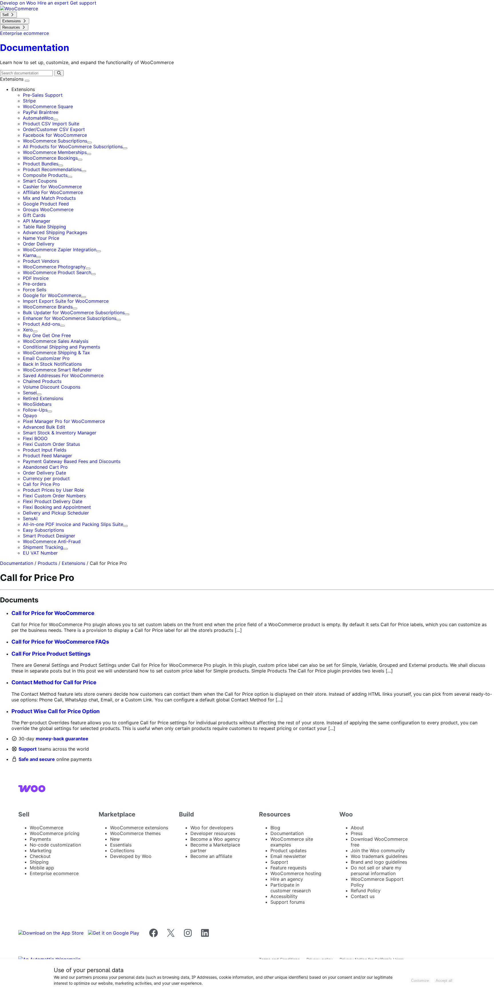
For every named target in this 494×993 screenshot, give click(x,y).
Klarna (29, 255)
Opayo (30, 415)
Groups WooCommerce (48, 209)
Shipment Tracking (43, 547)
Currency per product (46, 478)
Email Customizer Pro (46, 358)
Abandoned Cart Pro (45, 467)
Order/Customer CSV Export (54, 129)
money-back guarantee (62, 738)
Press (356, 833)
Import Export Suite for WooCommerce (66, 301)
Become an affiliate (211, 856)
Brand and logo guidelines (379, 862)
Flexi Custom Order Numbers (54, 496)
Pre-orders (34, 284)
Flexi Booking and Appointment (57, 507)
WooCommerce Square (48, 106)
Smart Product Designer (49, 536)
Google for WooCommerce (52, 295)
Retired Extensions (43, 398)
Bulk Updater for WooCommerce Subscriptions (74, 312)
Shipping (39, 862)
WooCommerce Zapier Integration (59, 249)
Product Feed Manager (47, 455)
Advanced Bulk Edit (44, 427)
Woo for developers (211, 827)
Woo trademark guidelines (379, 856)
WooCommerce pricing (54, 833)
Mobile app (42, 868)
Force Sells (34, 289)
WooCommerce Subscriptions (55, 141)
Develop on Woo (18, 3)
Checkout (40, 856)
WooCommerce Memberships (55, 152)
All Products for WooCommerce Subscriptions (73, 146)
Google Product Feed (46, 204)
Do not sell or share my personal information (376, 870)
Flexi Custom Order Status (51, 444)
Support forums (287, 902)
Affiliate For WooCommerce (53, 192)
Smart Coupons (40, 181)
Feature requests (288, 868)
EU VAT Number (40, 553)
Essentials (121, 845)
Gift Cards (34, 215)
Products (47, 563)
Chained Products (42, 381)
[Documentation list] (27, 81)
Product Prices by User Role (53, 490)
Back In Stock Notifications (52, 364)
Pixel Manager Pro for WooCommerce (64, 421)
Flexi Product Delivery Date (52, 501)
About (357, 827)
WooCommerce (46, 827)
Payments (40, 839)
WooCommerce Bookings (50, 158)
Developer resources (212, 833)
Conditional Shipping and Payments (61, 347)
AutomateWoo (38, 118)
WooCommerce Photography (54, 267)
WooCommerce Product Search (57, 272)
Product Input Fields (44, 450)
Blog (275, 827)
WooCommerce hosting (295, 873)
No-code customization (55, 845)
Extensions (12, 79)
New (115, 839)
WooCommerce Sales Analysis (55, 341)
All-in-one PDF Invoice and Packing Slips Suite (73, 524)
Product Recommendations (52, 169)
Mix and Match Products (49, 198)
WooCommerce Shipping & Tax (56, 352)
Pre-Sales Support (43, 95)
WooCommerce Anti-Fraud (52, 541)
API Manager (36, 221)
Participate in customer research (290, 887)
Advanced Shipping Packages (55, 232)
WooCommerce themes (135, 833)
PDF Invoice (36, 278)
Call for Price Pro (41, 484)
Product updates (288, 850)
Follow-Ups (35, 410)
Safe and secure (37, 759)
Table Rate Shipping (44, 227)
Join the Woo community (378, 850)
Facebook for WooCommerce (55, 135)
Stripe (29, 101)
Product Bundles (40, 164)
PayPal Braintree (40, 112)
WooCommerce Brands (48, 307)
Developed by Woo (131, 856)
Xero (28, 330)
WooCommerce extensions (139, 827)
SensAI (30, 518)
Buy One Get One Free (47, 335)
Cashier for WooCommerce (52, 186)
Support (28, 749)
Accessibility (284, 896)
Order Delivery (38, 244)
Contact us (363, 896)
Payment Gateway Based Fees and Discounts (71, 461)
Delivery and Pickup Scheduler (56, 513)
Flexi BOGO (35, 438)
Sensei (30, 392)
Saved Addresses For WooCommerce (63, 375)
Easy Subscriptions (43, 530)
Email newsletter (288, 856)
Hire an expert (53, 3)
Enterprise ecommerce (54, 873)
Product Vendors (41, 261)
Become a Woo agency (215, 839)
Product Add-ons (41, 324)
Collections (122, 850)
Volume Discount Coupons (51, 387)
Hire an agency (286, 879)
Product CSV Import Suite (51, 123)
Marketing (40, 850)
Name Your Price (41, 238)
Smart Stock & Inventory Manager (59, 433)
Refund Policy (366, 890)
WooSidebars (37, 404)
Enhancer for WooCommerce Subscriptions (69, 318)
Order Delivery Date (44, 473)
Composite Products (45, 175)
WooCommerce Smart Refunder (57, 370)
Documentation (16, 563)
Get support (83, 3)
